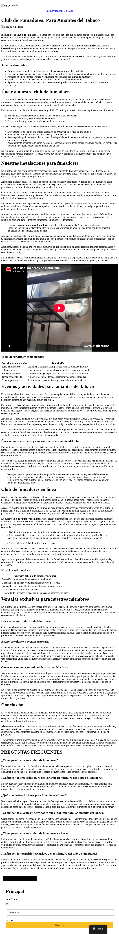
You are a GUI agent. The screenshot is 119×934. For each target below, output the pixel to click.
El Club (65, 11)
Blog (71, 11)
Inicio (48, 11)
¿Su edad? (11, 917)
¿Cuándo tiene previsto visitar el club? (31, 907)
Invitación (56, 11)
